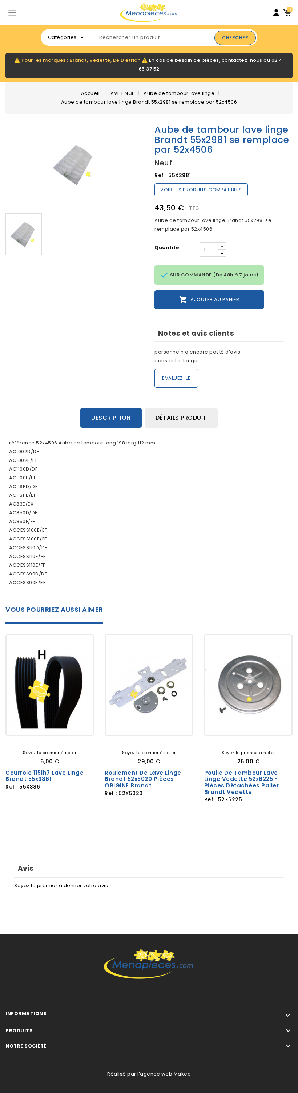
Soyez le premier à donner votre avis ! (62, 885)
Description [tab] (111, 418)
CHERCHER (235, 38)
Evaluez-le (176, 378)
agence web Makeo (165, 1073)
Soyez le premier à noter (49, 752)
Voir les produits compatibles (201, 189)
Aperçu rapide (75, 724)
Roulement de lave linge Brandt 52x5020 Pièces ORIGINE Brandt (143, 779)
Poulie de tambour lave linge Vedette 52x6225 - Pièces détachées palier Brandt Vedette (241, 782)
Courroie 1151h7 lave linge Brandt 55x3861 (44, 776)
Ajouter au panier (209, 300)
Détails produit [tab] (181, 418)
